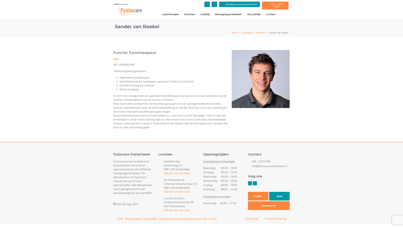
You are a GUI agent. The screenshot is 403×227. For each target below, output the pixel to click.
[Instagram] (214, 4)
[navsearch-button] (284, 14)
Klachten (189, 14)
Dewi (279, 196)
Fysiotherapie (170, 14)
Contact (271, 14)
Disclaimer (252, 218)
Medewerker (268, 205)
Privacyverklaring (276, 218)
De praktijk (254, 14)
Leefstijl (205, 14)
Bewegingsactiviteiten (228, 14)
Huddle (258, 196)
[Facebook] (207, 4)
